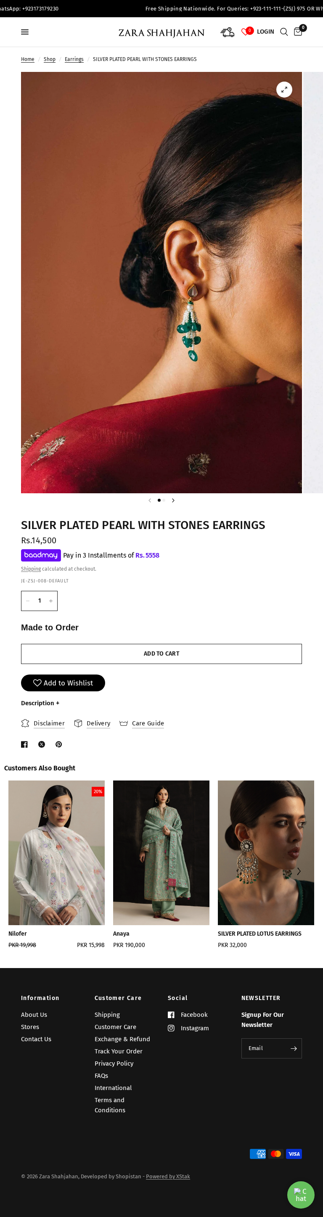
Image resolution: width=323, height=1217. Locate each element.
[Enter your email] (293, 1048)
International (113, 1088)
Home (27, 59)
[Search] (284, 32)
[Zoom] (284, 90)
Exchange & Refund (122, 1039)
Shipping (31, 569)
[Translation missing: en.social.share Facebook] (26, 744)
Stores (30, 1027)
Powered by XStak (168, 1176)
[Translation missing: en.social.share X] (43, 744)
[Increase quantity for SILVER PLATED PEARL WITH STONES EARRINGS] (51, 601)
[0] (296, 32)
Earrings (74, 59)
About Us (34, 1015)
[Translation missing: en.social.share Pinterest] (61, 744)
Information (40, 998)
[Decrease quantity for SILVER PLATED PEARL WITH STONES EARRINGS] (27, 601)
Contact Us (36, 1039)
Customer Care (118, 998)
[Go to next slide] (298, 872)
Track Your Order (119, 1051)
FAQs (101, 1075)
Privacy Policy (114, 1063)
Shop (50, 59)
